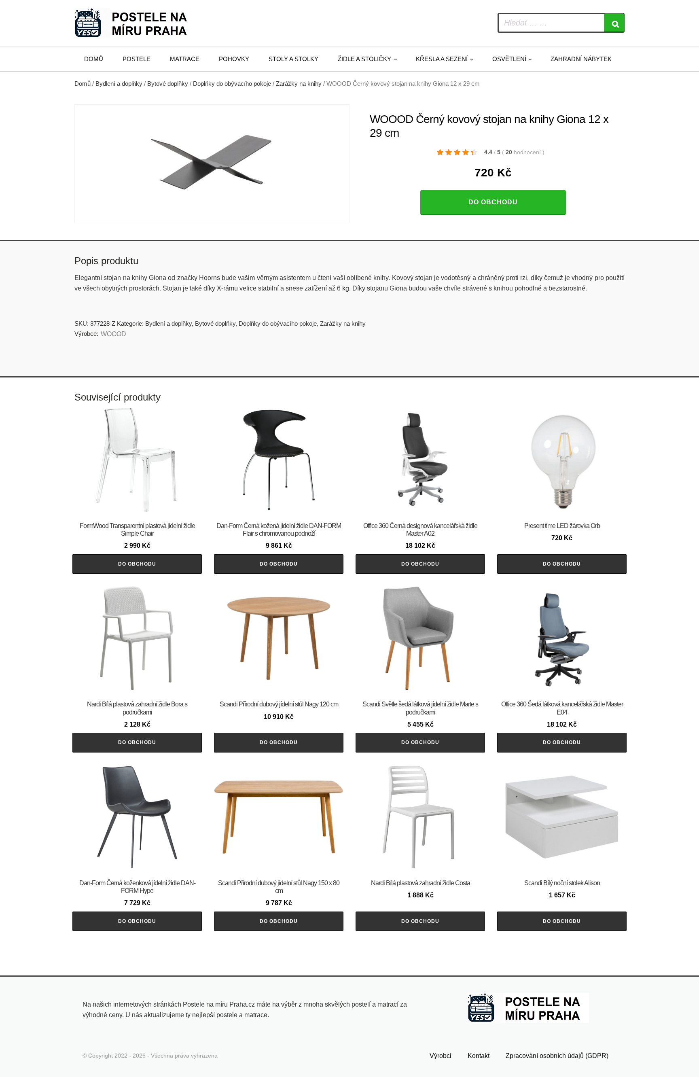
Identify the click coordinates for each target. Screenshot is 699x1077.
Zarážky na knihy (299, 84)
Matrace (184, 58)
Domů (93, 58)
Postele (136, 58)
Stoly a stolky (293, 58)
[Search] (614, 22)
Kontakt (478, 1055)
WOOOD (113, 334)
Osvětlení (509, 58)
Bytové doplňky (167, 84)
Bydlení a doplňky (118, 84)
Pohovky (234, 58)
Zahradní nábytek (581, 58)
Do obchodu (493, 202)
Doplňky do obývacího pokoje (232, 84)
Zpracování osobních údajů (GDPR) (557, 1055)
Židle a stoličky (364, 58)
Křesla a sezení (442, 58)
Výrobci (440, 1055)
